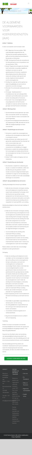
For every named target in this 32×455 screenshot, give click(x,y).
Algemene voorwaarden (26, 389)
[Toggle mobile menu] (29, 3)
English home (25, 395)
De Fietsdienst (26, 378)
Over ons (25, 373)
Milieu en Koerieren (25, 384)
